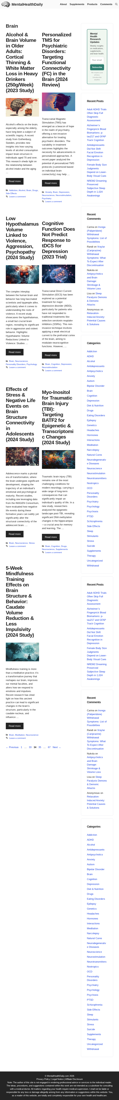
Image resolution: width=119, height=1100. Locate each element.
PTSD (90, 516)
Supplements (77, 4)
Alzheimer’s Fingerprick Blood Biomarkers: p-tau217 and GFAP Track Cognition (96, 133)
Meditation (20, 735)
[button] (116, 4)
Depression (64, 192)
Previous (12, 747)
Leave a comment (17, 196)
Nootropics (93, 483)
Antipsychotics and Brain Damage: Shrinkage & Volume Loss (95, 281)
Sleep (90, 531)
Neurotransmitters (97, 478)
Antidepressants (95, 366)
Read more (15, 181)
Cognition (55, 364)
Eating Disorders (96, 415)
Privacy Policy (43, 1079)
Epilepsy (91, 420)
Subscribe (97, 67)
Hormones (92, 435)
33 (30, 747)
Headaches (93, 430)
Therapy (91, 555)
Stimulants (92, 536)
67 (49, 747)
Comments (106, 4)
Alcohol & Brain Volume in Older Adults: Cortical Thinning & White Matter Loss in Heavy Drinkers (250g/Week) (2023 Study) (22, 62)
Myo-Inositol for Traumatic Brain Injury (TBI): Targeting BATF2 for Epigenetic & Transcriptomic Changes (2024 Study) (57, 417)
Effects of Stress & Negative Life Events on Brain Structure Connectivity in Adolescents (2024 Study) (20, 414)
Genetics (92, 425)
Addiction (13, 190)
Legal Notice (58, 1079)
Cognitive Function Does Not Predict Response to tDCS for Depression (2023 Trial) (58, 240)
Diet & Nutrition (95, 405)
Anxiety (48, 192)
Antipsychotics (95, 371)
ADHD (90, 356)
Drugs (35, 190)
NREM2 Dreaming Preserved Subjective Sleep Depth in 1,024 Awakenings (97, 188)
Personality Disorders (15, 364)
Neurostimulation (63, 195)
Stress (32, 543)
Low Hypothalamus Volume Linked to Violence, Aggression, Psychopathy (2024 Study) (22, 238)
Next (57, 747)
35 (40, 747)
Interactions (93, 440)
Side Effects (11, 193)
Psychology (32, 364)
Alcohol (22, 190)
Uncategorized (95, 560)
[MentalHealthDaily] (5, 4)
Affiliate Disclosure (74, 1079)
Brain (28, 190)
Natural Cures (94, 454)
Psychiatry (46, 198)
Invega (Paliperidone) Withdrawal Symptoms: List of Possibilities (97, 234)
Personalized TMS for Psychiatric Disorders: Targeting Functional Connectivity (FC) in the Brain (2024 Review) (56, 60)
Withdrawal (93, 565)
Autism (90, 381)
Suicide (91, 546)
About (63, 4)
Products (92, 4)
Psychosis (92, 511)
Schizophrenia (94, 521)
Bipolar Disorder (95, 386)
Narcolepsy (93, 450)
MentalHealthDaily (27, 4)
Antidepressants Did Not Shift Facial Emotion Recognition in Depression (95, 152)
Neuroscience (48, 195)
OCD (89, 488)
